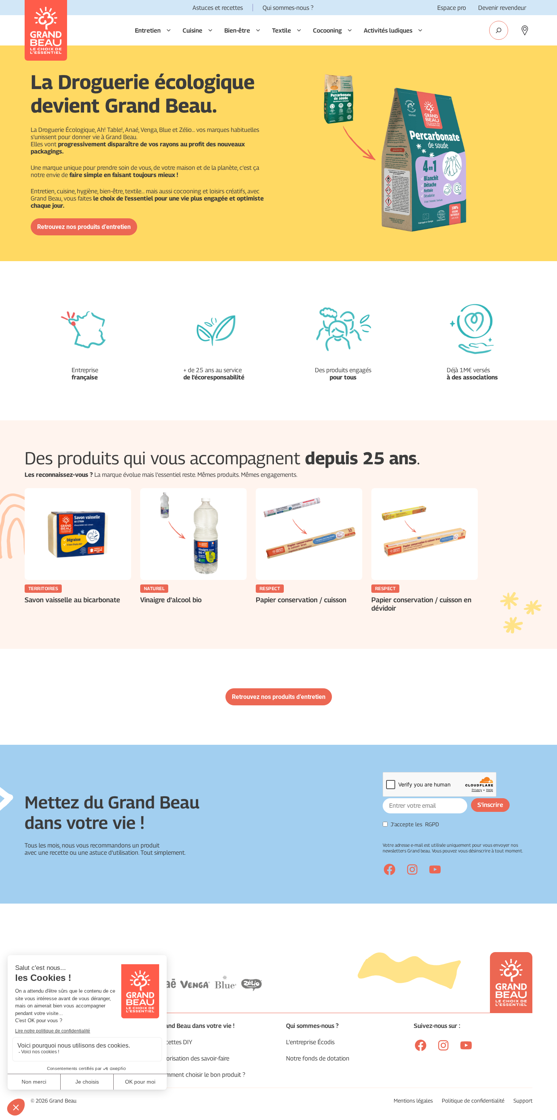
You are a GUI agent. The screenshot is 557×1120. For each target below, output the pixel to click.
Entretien (148, 30)
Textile (281, 30)
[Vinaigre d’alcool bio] (193, 534)
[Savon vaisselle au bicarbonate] (78, 534)
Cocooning (327, 30)
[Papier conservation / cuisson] (309, 534)
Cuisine (192, 30)
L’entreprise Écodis (310, 1042)
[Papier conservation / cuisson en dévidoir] (424, 534)
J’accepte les (415, 824)
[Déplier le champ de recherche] (498, 30)
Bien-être (237, 30)
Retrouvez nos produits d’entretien (84, 226)
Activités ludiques (388, 30)
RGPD (432, 824)
